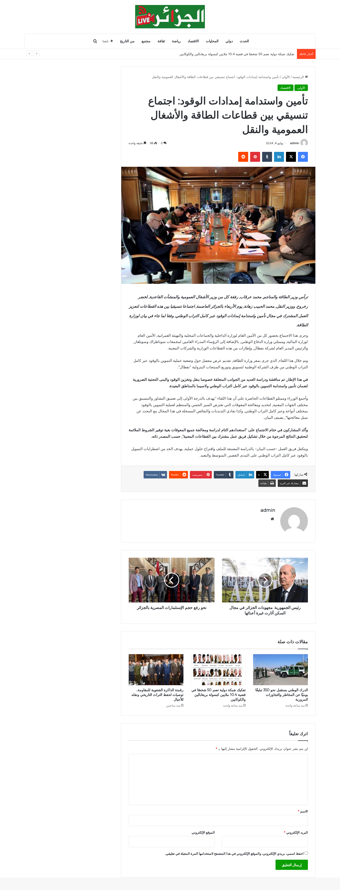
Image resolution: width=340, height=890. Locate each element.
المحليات (212, 41)
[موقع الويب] (272, 519)
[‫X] (291, 157)
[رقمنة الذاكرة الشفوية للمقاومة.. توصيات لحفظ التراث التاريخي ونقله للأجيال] (156, 669)
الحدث (244, 41)
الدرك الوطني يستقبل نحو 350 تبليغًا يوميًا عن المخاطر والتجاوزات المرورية (281, 695)
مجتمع (146, 41)
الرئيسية (298, 77)
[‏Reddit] (243, 157)
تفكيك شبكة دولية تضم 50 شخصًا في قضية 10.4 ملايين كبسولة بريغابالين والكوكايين (218, 695)
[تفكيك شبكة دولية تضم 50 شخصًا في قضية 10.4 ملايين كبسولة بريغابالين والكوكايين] (218, 669)
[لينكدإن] (279, 157)
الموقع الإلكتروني (203, 832)
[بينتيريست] (255, 157)
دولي (229, 41)
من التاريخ (127, 41)
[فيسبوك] (303, 157)
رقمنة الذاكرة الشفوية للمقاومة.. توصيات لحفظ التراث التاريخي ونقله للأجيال (157, 695)
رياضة (176, 41)
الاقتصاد (193, 41)
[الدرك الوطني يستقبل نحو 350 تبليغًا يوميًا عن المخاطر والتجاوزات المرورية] (280, 669)
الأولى (286, 77)
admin (294, 143)
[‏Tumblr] (267, 157)
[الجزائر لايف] (170, 16)
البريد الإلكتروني (296, 832)
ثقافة (161, 41)
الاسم (303, 811)
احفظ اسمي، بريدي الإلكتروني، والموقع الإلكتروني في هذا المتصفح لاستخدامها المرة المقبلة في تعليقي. (234, 853)
